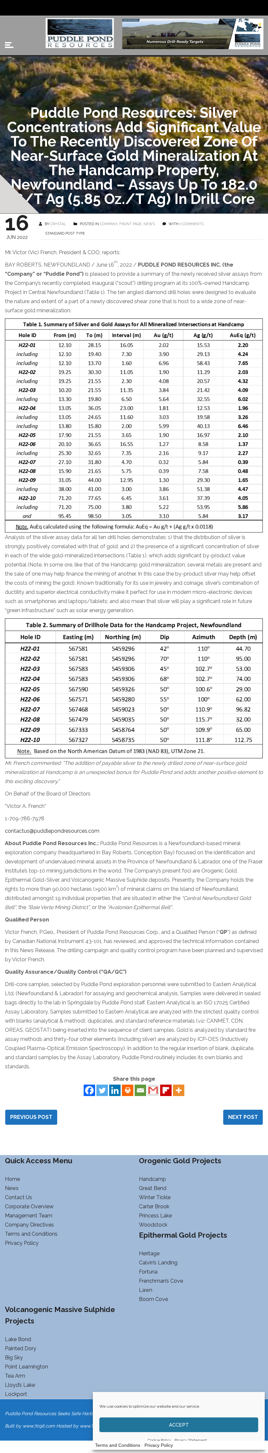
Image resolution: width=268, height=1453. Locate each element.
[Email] (140, 1090)
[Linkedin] (115, 1090)
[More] (178, 1090)
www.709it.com (39, 1426)
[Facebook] (89, 1090)
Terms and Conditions (117, 1445)
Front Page (130, 224)
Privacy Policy (158, 1445)
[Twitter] (102, 1090)
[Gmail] (153, 1090)
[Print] (127, 1090)
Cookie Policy (159, 1440)
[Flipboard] (166, 1090)
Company (108, 224)
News (149, 224)
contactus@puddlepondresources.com (52, 831)
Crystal (58, 224)
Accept (179, 1425)
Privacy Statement (191, 1440)
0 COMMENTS (191, 224)
